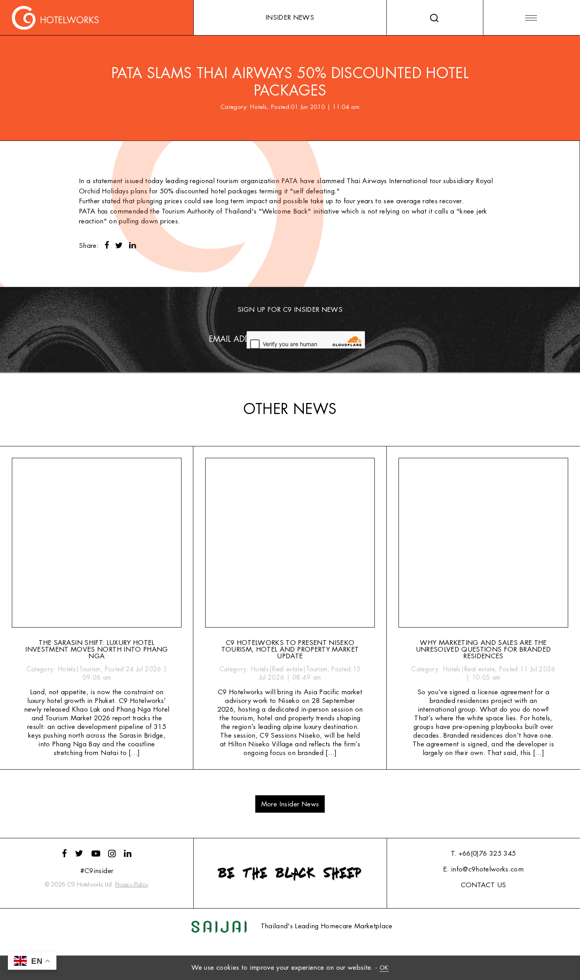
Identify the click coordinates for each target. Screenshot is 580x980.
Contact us (483, 885)
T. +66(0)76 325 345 (483, 853)
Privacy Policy (132, 885)
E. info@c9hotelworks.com (483, 869)
